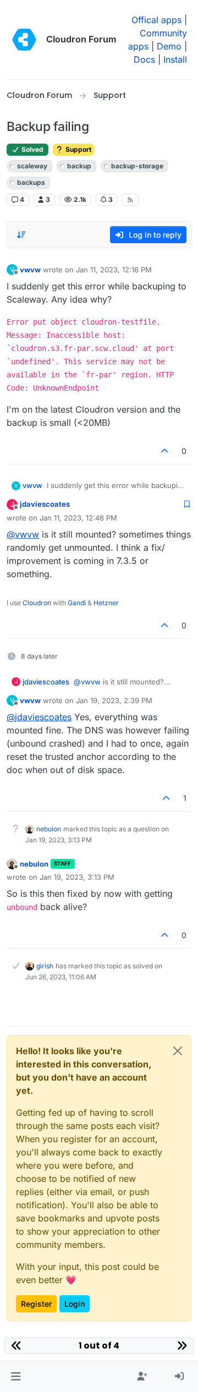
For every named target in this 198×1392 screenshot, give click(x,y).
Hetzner (106, 603)
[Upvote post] (165, 450)
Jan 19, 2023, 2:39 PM (114, 700)
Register (36, 1303)
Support (77, 149)
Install (175, 59)
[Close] (177, 1050)
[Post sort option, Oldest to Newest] (21, 235)
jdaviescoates (45, 504)
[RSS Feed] (130, 200)
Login (74, 1303)
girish (44, 966)
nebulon (48, 829)
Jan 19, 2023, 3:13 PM (77, 877)
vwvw (30, 269)
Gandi (77, 603)
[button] (15, 1377)
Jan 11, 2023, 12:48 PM (78, 517)
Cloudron (37, 603)
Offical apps (156, 19)
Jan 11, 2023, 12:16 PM (114, 269)
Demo (169, 46)
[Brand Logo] (24, 39)
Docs (144, 59)
